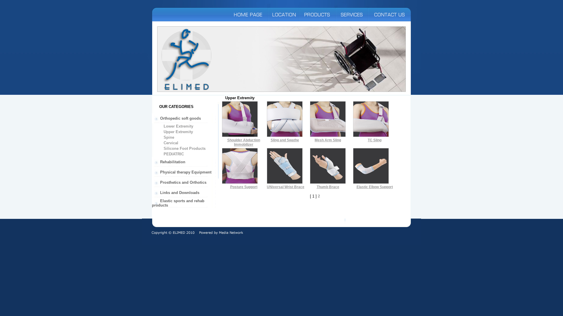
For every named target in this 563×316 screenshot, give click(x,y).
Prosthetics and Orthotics (182, 182)
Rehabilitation (172, 162)
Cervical (170, 143)
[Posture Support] (240, 182)
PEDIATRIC (173, 154)
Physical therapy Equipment (185, 172)
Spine (168, 137)
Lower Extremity (177, 126)
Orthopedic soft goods (180, 118)
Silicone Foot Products (184, 148)
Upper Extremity (177, 132)
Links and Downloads (179, 192)
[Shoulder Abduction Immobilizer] (240, 135)
